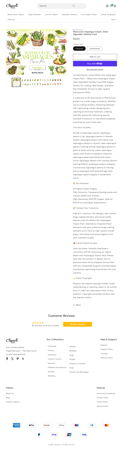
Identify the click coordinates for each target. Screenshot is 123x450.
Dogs (72, 355)
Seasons (51, 363)
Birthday (73, 351)
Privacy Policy (102, 398)
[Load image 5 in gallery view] (56, 82)
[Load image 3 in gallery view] (36, 82)
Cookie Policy (102, 402)
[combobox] (56, 6)
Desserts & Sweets (77, 363)
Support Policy (107, 349)
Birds (72, 368)
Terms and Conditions (106, 393)
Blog (7, 398)
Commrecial (94, 48)
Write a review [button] (77, 324)
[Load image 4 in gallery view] (46, 82)
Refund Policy (102, 406)
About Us (10, 393)
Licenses (104, 353)
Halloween (52, 355)
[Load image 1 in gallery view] (16, 82)
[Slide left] (8, 82)
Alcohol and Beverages (79, 372)
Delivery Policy (107, 358)
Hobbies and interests (57, 367)
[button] (114, 6)
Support (104, 345)
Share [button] (78, 305)
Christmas (52, 346)
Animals (51, 372)
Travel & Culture (54, 359)
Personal (79, 48)
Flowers (51, 350)
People (72, 359)
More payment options (95, 69)
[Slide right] (64, 82)
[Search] (73, 6)
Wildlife (73, 346)
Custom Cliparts (13, 402)
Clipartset (57, 444)
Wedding (51, 376)
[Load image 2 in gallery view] (26, 82)
